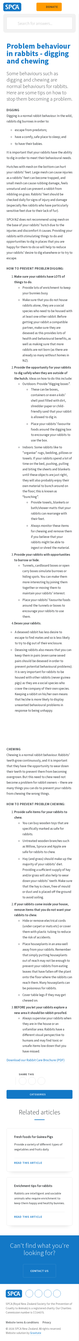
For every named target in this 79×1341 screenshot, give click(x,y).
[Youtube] (48, 1293)
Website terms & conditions (22, 1322)
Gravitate (35, 1333)
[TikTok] (57, 1293)
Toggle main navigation (73, 7)
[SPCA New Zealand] (12, 7)
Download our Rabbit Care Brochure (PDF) (36, 1060)
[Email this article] (32, 1081)
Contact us (39, 1271)
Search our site (66, 7)
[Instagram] (38, 1293)
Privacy (46, 1322)
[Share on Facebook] (22, 1081)
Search (13, 23)
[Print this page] (10, 1081)
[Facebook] (29, 1293)
